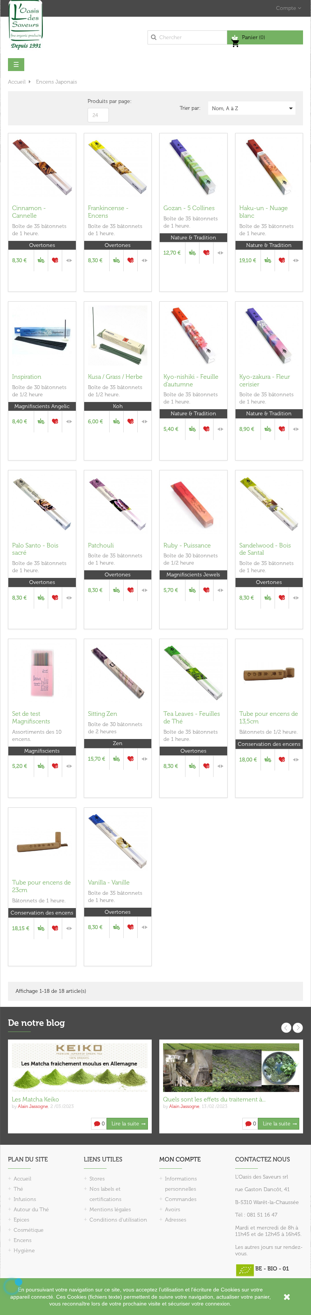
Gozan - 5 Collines (189, 208)
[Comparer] (69, 260)
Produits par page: (110, 101)
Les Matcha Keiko (35, 1099)
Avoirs (172, 1209)
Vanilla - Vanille (109, 882)
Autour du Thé (31, 1209)
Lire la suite (125, 1123)
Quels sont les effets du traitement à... (214, 1099)
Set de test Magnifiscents (31, 717)
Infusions (25, 1199)
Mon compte (180, 1159)
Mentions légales (110, 1209)
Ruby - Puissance (187, 545)
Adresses (175, 1220)
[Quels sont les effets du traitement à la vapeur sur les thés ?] (231, 1067)
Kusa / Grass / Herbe (115, 376)
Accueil (22, 1179)
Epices (21, 1220)
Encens (22, 1240)
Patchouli (101, 545)
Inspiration (26, 376)
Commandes (180, 1199)
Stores (97, 1179)
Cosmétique (29, 1230)
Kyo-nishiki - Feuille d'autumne (190, 380)
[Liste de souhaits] (55, 260)
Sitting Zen (102, 713)
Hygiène (24, 1250)
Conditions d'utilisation (118, 1220)
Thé (18, 1189)
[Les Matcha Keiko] (80, 1067)
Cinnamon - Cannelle (29, 211)
